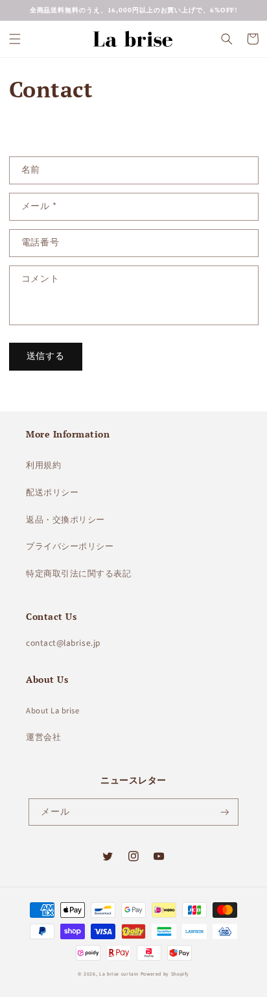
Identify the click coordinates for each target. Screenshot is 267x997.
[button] (15, 39)
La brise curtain (119, 974)
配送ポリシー (52, 492)
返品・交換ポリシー (65, 520)
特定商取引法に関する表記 (78, 574)
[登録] (225, 812)
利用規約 (43, 465)
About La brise (53, 711)
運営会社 (43, 737)
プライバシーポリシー (69, 546)
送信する (46, 356)
